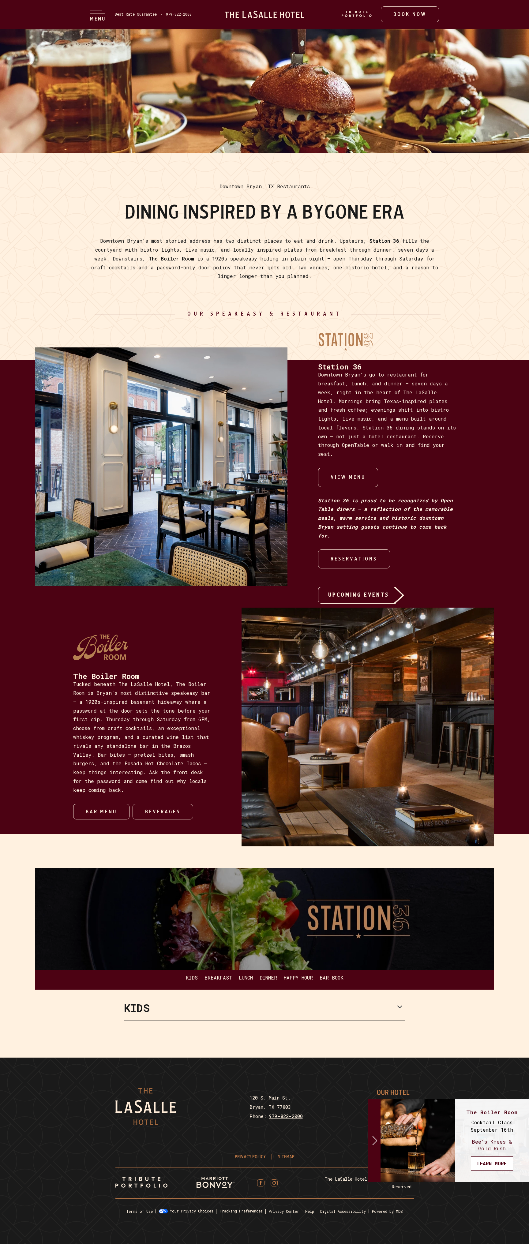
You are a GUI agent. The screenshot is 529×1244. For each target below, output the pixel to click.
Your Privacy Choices (190, 1210)
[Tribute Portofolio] (357, 14)
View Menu (348, 477)
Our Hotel (393, 1092)
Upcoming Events (358, 595)
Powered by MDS (387, 1211)
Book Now (409, 14)
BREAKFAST (218, 978)
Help (309, 1211)
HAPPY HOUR (298, 978)
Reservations (353, 555)
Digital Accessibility (343, 1211)
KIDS (192, 978)
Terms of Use (139, 1211)
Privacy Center (284, 1211)
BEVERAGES (163, 811)
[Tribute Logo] (141, 1183)
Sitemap (286, 1157)
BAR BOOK (331, 978)
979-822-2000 (179, 14)
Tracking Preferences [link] (241, 1210)
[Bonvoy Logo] (215, 1183)
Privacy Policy (250, 1157)
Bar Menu (101, 811)
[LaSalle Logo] (145, 1123)
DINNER (268, 978)
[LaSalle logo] (264, 14)
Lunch (246, 978)
